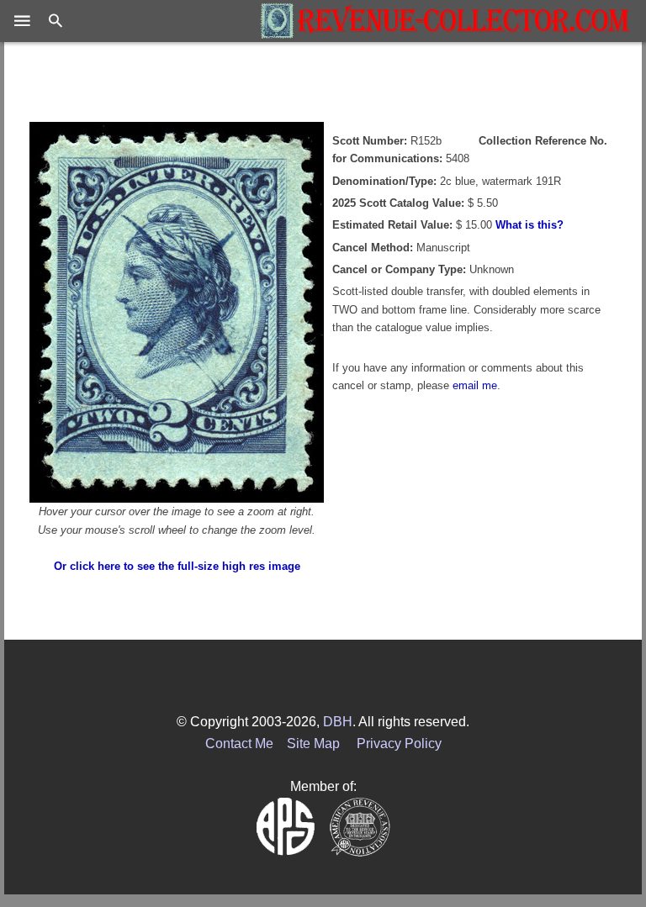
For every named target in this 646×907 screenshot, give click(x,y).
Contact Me (239, 743)
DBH (337, 722)
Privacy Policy (399, 743)
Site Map (313, 743)
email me (475, 385)
